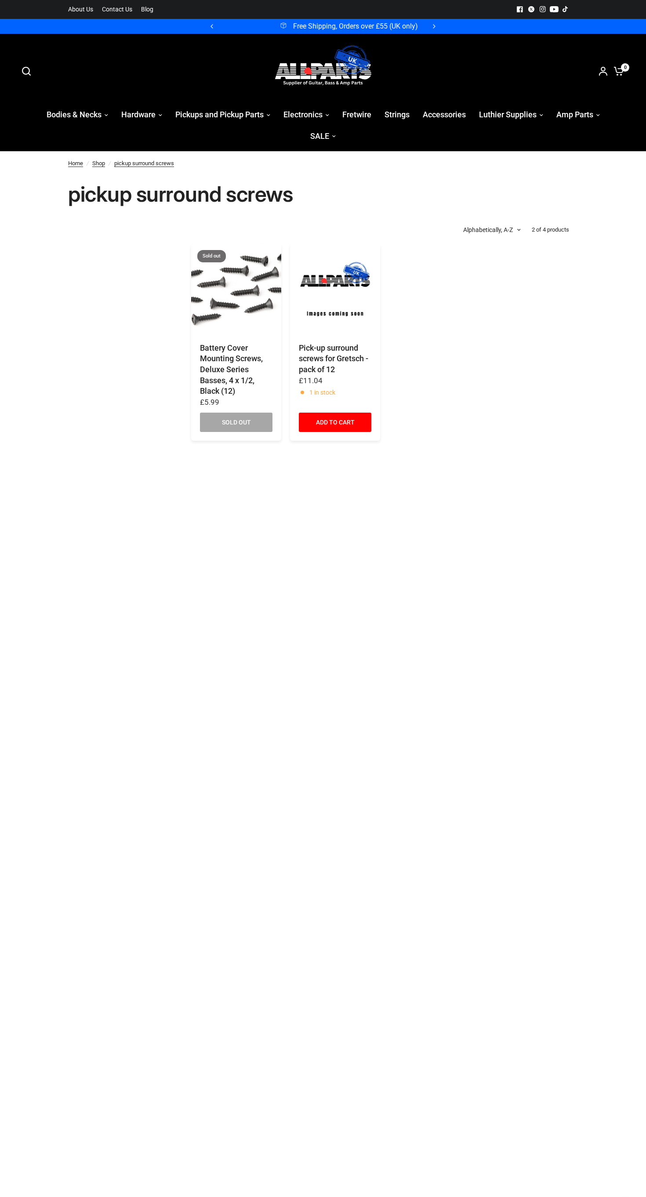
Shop (98, 163)
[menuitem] (83, 9)
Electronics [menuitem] (303, 114)
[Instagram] (542, 9)
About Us (80, 9)
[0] (616, 71)
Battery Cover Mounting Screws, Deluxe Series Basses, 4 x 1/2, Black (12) (231, 370)
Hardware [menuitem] (138, 114)
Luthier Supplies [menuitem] (508, 114)
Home (75, 163)
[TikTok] (565, 9)
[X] (531, 9)
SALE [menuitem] (319, 136)
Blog (147, 9)
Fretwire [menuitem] (356, 114)
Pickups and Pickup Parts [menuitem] (219, 114)
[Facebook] (520, 9)
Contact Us (117, 9)
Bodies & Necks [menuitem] (74, 114)
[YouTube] (554, 9)
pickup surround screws (144, 163)
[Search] (28, 71)
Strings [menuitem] (397, 114)
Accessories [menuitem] (444, 114)
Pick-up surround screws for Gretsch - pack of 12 (333, 359)
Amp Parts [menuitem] (574, 114)
